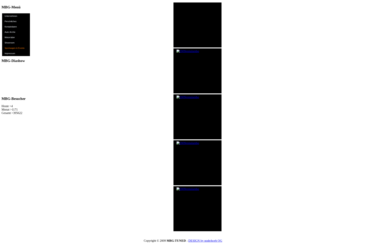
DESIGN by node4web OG (205, 240)
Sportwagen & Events (15, 48)
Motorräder (10, 37)
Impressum (10, 53)
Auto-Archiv (10, 32)
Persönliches (11, 21)
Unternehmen (11, 16)
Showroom (9, 43)
